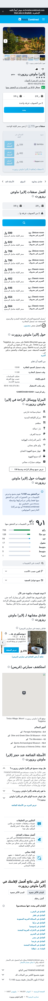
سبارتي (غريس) (33, 997)
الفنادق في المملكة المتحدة (34, 945)
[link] (28, 656)
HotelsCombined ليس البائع (31, 970)
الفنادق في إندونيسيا (37, 926)
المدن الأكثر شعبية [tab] (17, 892)
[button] (3, 11)
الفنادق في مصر (38, 937)
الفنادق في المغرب (37, 911)
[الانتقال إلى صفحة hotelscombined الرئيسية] (28, 19)
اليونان (28, 991)
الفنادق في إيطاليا (38, 948)
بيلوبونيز (14, 991)
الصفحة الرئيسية (39, 991)
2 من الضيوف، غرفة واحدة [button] (31, 102)
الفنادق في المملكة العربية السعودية (31, 919)
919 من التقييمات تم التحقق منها (20, 87)
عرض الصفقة (11, 650)
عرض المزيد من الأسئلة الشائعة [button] (24, 805)
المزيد (43, 355)
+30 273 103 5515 (36, 83)
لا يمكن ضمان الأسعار (27, 962)
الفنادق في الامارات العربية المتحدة (31, 930)
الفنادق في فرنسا (38, 941)
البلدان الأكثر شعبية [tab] (36, 892)
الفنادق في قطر (39, 915)
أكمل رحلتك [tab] (39, 898)
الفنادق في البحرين (37, 933)
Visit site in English (23, 12)
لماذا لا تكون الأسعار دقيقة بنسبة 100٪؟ (26, 979)
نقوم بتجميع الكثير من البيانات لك (29, 974)
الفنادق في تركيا (39, 922)
